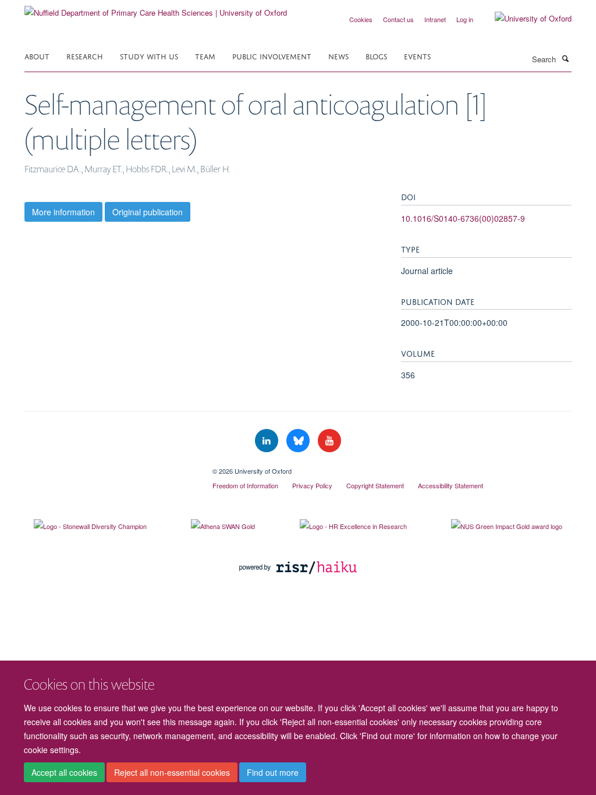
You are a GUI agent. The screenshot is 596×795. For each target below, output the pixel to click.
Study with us (149, 55)
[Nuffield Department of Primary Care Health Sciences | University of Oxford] (155, 8)
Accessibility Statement (450, 485)
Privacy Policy (312, 485)
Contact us (398, 19)
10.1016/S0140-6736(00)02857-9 (463, 218)
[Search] (565, 58)
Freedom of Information (245, 485)
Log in (464, 19)
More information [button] (63, 212)
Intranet (435, 19)
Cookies (360, 19)
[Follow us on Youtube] (329, 440)
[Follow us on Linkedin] (268, 440)
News (338, 55)
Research (84, 55)
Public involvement (271, 55)
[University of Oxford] (524, 19)
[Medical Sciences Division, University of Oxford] (109, 467)
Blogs (376, 55)
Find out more (273, 772)
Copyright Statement (375, 485)
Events (417, 55)
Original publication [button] (147, 212)
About (36, 55)
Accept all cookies (64, 772)
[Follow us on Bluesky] (299, 440)
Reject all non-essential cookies (172, 772)
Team (205, 55)
